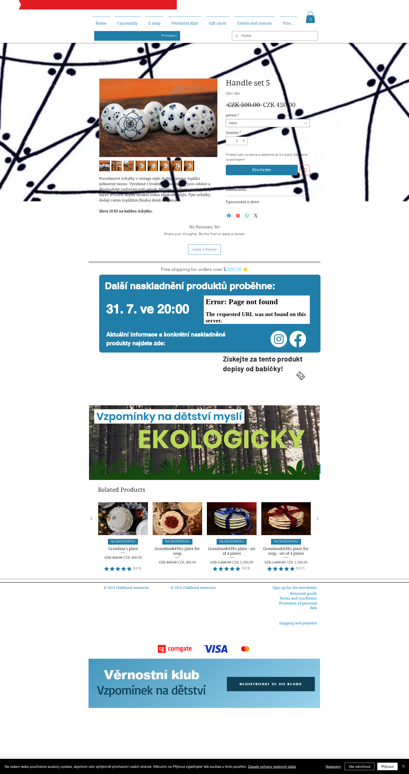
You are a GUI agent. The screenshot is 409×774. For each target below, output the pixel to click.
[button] (310, 17)
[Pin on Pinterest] (238, 216)
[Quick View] (123, 518)
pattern (232, 115)
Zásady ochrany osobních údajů (272, 766)
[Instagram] (279, 339)
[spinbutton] (236, 141)
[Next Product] (317, 518)
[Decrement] (229, 141)
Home (104, 61)
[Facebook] (297, 339)
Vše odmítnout (359, 766)
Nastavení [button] (333, 766)
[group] (204, 537)
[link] (123, 569)
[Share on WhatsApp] (247, 216)
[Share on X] (256, 216)
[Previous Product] (91, 518)
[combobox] (268, 123)
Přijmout (387, 766)
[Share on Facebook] (229, 216)
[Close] (403, 766)
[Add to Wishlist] (305, 170)
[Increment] (244, 141)
